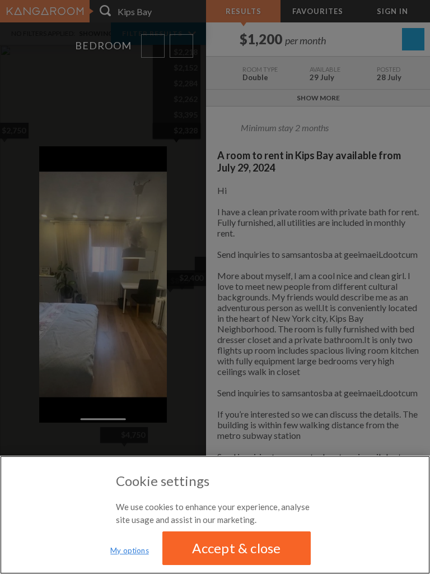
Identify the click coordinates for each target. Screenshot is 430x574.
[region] (215, 515)
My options (129, 550)
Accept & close (236, 548)
